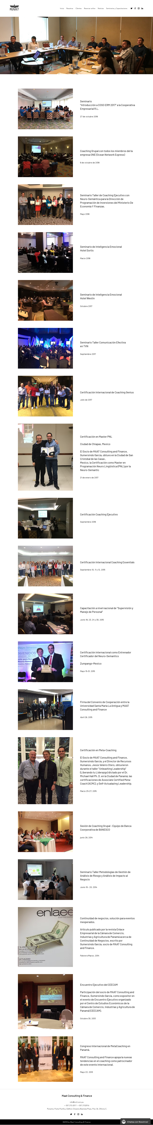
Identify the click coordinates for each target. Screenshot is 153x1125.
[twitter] (131, 8)
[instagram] (138, 8)
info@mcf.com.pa (77, 1102)
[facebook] (135, 8)
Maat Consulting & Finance (77, 1095)
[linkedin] (142, 8)
